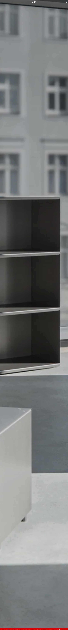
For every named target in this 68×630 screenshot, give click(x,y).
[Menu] (1, 2)
